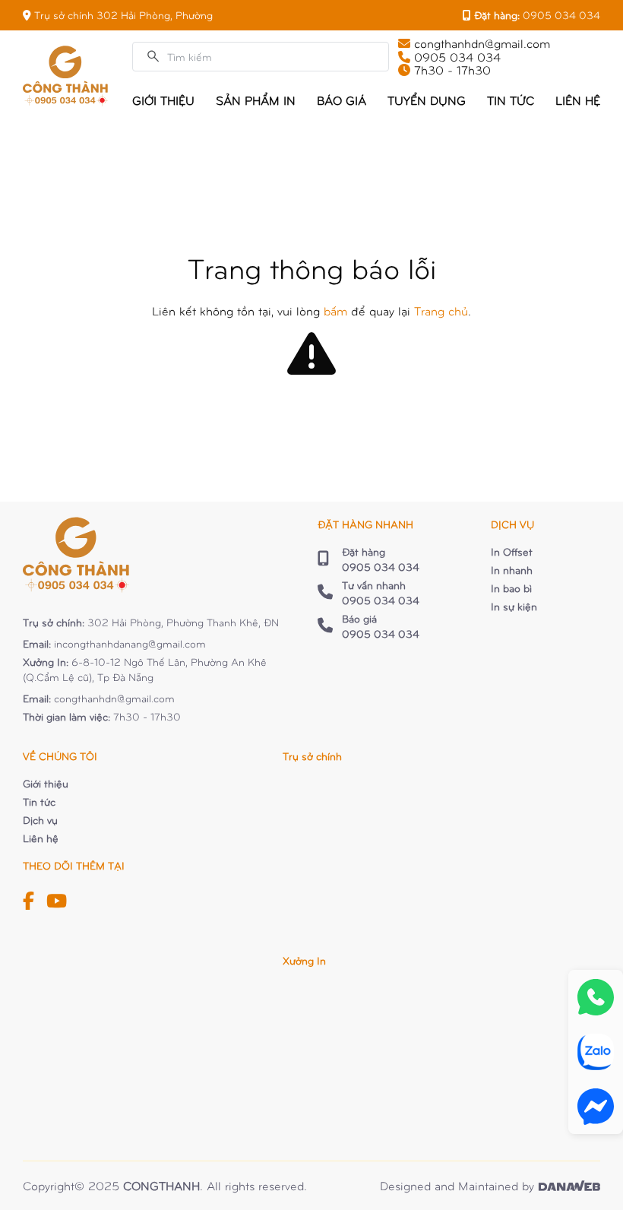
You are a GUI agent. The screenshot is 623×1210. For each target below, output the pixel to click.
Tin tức (39, 801)
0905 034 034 (561, 14)
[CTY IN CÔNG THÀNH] (65, 76)
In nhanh (512, 569)
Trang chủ (441, 310)
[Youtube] (56, 899)
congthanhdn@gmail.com (114, 698)
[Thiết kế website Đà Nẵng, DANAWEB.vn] (569, 1186)
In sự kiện (514, 606)
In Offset (512, 551)
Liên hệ (41, 837)
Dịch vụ (40, 819)
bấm (335, 310)
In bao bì (511, 587)
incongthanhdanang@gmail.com (130, 643)
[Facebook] (28, 899)
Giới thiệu (45, 783)
